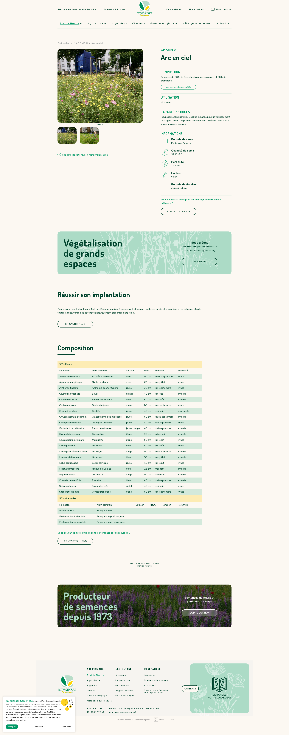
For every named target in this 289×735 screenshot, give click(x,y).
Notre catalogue (124, 695)
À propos (120, 675)
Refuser (39, 726)
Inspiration (222, 23)
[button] (98, 124)
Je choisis (66, 726)
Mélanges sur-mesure (99, 701)
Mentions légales (142, 720)
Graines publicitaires (114, 9)
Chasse (137, 23)
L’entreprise (172, 9)
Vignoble (118, 23)
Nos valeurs (122, 685)
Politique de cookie (124, 720)
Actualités (150, 685)
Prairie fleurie (69, 23)
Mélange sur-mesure (196, 23)
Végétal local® (124, 690)
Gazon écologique (162, 23)
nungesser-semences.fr (25, 704)
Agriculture (95, 23)
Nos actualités (196, 9)
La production (123, 680)
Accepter (12, 726)
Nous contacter (224, 9)
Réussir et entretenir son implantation (76, 9)
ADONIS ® (82, 43)
